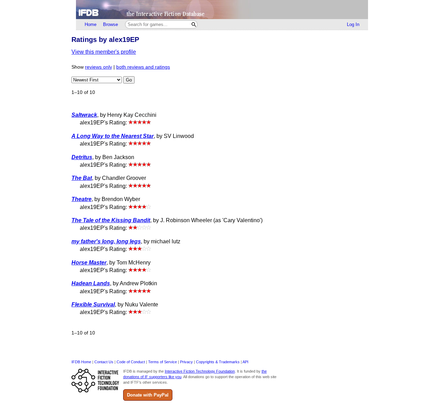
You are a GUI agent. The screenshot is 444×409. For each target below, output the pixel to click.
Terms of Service (162, 362)
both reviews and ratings (143, 67)
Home (90, 24)
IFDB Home (81, 362)
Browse (110, 24)
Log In (353, 24)
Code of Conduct (131, 362)
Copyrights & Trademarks (218, 362)
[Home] (222, 9)
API (245, 362)
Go (129, 79)
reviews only (98, 67)
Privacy (186, 362)
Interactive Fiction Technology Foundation (200, 371)
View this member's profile (103, 52)
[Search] (193, 24)
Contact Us (103, 362)
